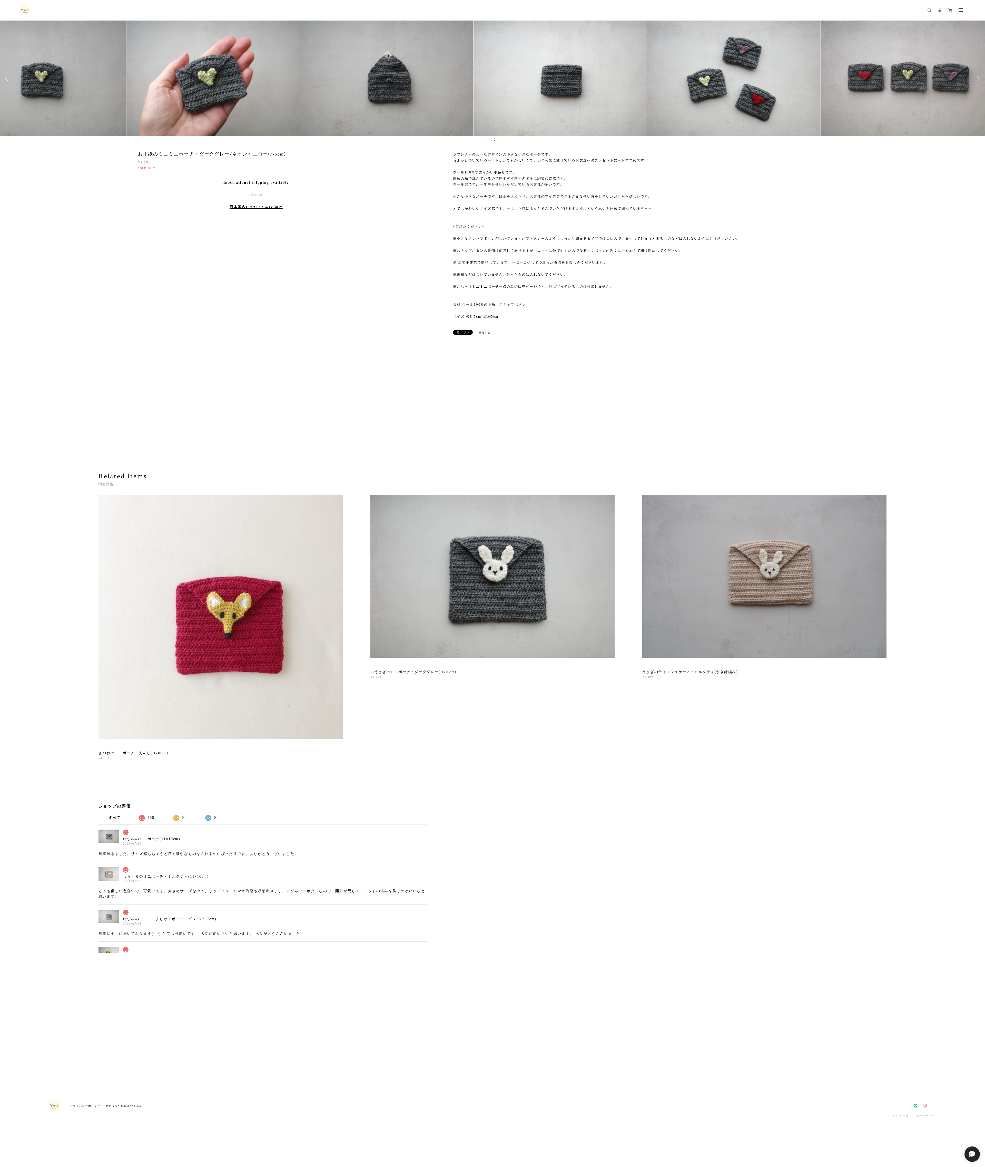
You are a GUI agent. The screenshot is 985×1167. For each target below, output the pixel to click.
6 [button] (501, 140)
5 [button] (497, 140)
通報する (484, 332)
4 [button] (494, 140)
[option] (145, 78)
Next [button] (977, 78)
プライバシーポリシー (85, 1105)
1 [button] (484, 140)
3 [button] (491, 140)
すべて (115, 818)
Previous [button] (7, 78)
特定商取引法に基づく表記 (124, 1105)
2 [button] (487, 140)
